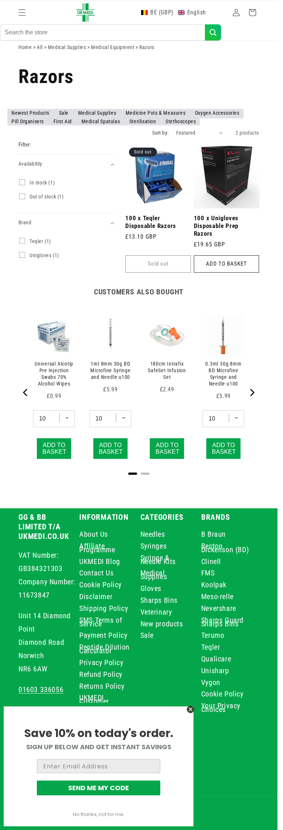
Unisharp (215, 670)
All (40, 47)
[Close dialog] (190, 709)
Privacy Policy (101, 662)
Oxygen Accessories (217, 113)
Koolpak (214, 584)
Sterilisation (143, 121)
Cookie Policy (100, 584)
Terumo (212, 635)
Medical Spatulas (101, 121)
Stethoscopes (180, 121)
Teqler (210, 647)
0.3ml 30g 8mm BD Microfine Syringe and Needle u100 (223, 374)
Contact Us (96, 572)
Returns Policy (101, 686)
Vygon (210, 682)
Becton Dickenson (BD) (225, 548)
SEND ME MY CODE (98, 787)
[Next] (251, 392)
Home (25, 47)
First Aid (63, 121)
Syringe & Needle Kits (158, 559)
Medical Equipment (113, 47)
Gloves (151, 588)
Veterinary (156, 612)
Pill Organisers (28, 121)
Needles (152, 535)
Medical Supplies (67, 47)
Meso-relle (217, 596)
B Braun (213, 535)
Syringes (153, 546)
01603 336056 (40, 689)
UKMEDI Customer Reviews (94, 701)
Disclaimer (95, 596)
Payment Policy (103, 635)
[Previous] (25, 392)
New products (161, 623)
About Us (93, 535)
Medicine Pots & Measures (156, 113)
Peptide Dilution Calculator (104, 649)
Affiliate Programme (97, 548)
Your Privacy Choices (220, 707)
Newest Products (31, 113)
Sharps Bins (159, 600)
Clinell (211, 561)
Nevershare (218, 608)
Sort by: (160, 133)
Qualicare (216, 658)
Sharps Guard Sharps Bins (222, 622)
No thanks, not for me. (99, 814)
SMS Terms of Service (100, 622)
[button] (22, 12)
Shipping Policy (103, 608)
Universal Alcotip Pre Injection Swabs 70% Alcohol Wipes (54, 374)
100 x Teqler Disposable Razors (150, 221)
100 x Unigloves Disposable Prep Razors (216, 225)
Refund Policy (100, 674)
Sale (64, 113)
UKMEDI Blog (99, 561)
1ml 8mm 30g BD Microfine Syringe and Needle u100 (110, 370)
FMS (208, 572)
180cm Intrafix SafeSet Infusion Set (167, 370)
